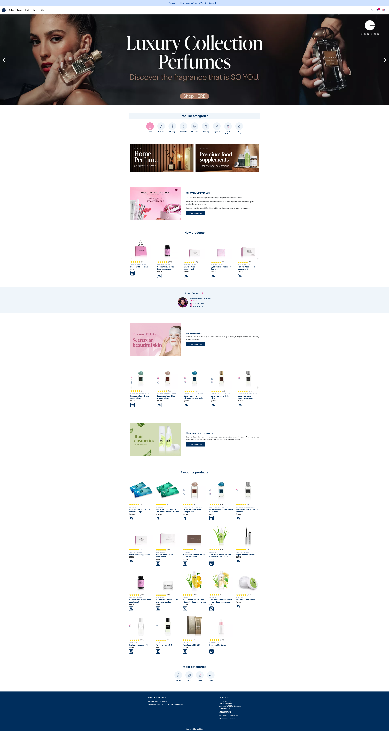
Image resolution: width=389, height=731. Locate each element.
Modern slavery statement (157, 701)
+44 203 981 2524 (225, 712)
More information (195, 213)
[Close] (386, 3)
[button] (386, 60)
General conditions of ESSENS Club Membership (165, 705)
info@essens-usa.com (227, 719)
